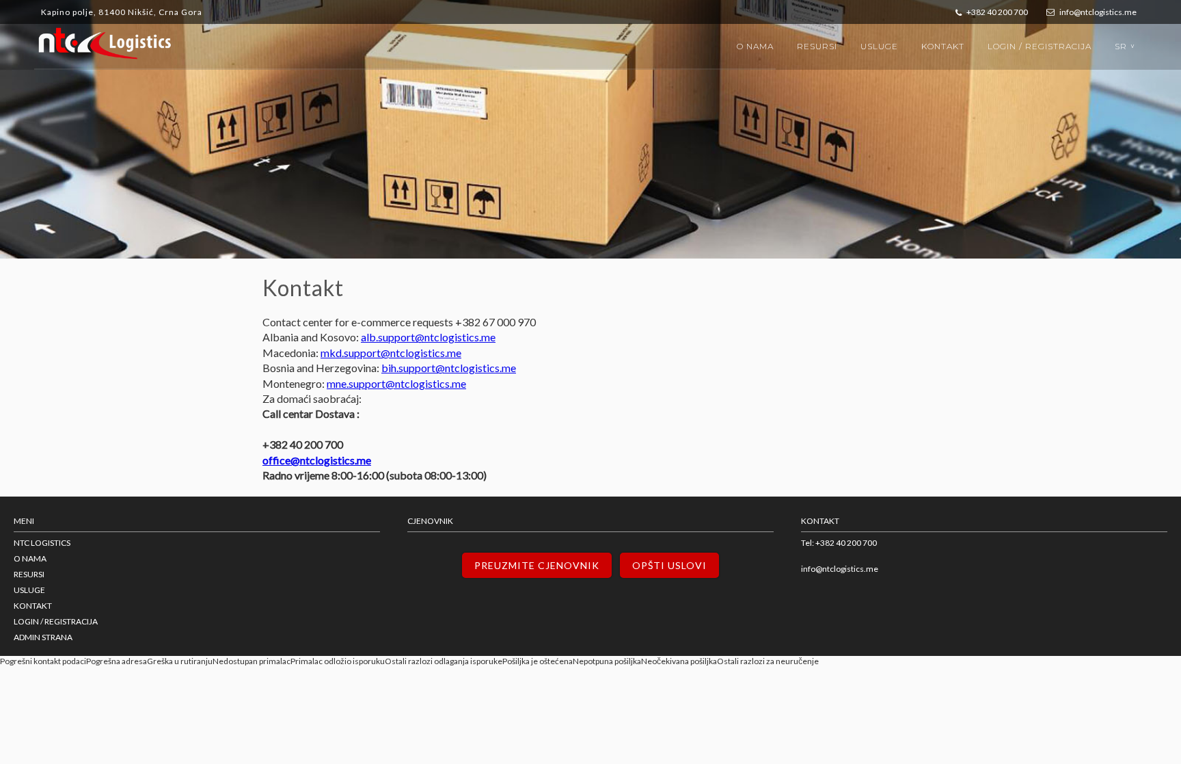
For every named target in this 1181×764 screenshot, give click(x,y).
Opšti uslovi (669, 565)
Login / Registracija (1039, 46)
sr (1126, 46)
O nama (755, 46)
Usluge (879, 46)
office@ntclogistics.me (316, 459)
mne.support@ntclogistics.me (396, 383)
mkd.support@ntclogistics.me (391, 352)
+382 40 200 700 (996, 12)
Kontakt (942, 46)
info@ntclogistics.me (1097, 12)
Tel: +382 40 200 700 (839, 543)
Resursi (817, 46)
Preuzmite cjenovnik (536, 565)
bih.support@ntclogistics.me (448, 367)
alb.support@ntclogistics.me (428, 336)
